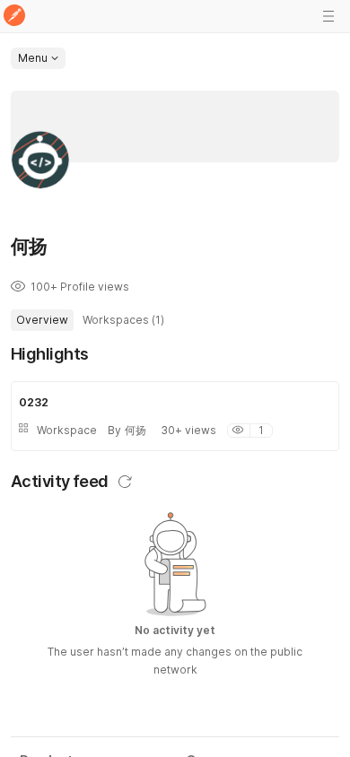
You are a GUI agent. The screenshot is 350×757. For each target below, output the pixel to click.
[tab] (42, 320)
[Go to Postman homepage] (14, 16)
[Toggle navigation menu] (328, 16)
